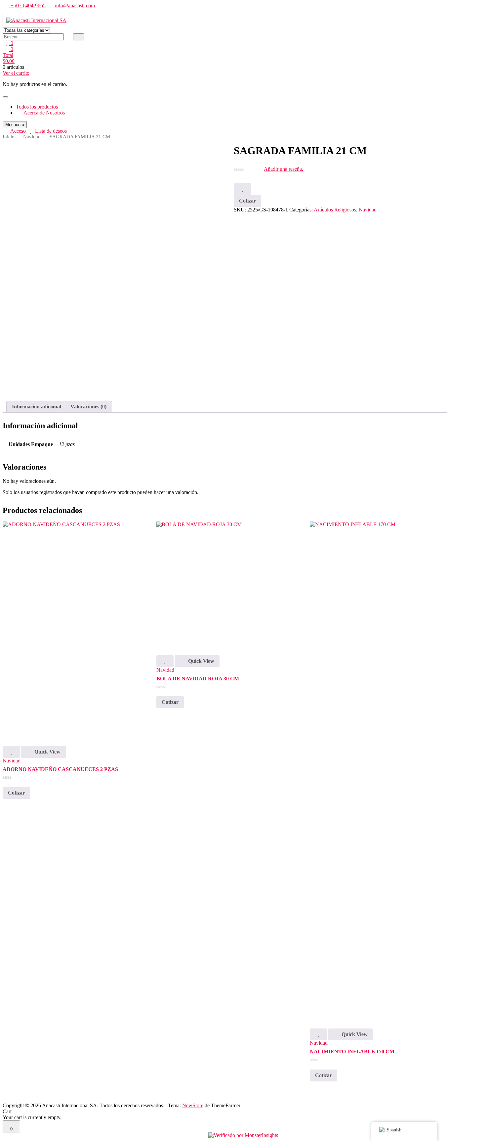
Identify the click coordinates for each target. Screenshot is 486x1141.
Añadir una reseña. (283, 169)
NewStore (192, 1105)
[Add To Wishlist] (242, 189)
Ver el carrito (16, 73)
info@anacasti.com (74, 5)
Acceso (18, 131)
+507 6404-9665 (27, 5)
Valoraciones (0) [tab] (88, 406)
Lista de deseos (50, 131)
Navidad (32, 136)
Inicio (9, 136)
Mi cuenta (14, 124)
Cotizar (247, 201)
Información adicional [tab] (36, 406)
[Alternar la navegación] (5, 97)
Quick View (47, 751)
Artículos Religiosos (335, 209)
